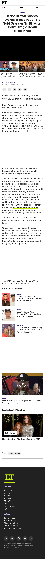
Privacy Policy (10, 520)
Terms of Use (9, 518)
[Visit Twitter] (12, 538)
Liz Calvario (10, 82)
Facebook (8, 490)
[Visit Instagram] (18, 538)
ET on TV (7, 501)
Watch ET (39, 7)
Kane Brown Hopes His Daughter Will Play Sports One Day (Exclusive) (21, 402)
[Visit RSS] (31, 538)
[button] (22, 383)
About (6, 503)
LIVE (5, 7)
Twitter (7, 496)
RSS (6, 509)
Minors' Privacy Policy (13, 528)
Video (21, 7)
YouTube (7, 498)
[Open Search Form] (42, 3)
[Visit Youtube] (25, 538)
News (22, 12)
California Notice (11, 525)
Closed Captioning (12, 523)
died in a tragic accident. (20, 173)
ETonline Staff (10, 506)
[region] (22, 48)
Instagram (8, 493)
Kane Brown (8, 105)
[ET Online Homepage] (5, 2)
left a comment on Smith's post (20, 209)
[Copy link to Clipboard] (25, 90)
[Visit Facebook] (6, 538)
